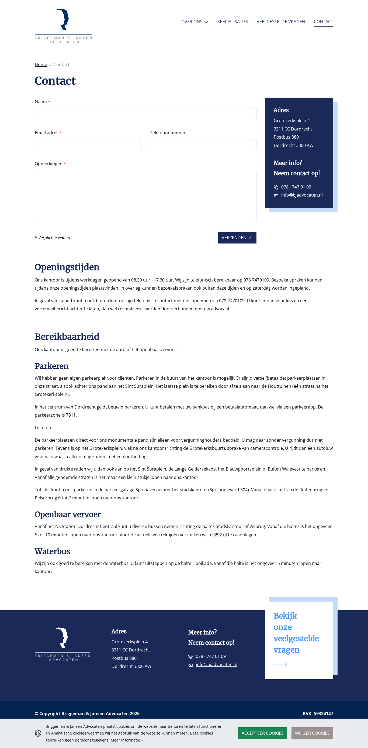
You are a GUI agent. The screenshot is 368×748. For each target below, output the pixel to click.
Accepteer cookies (263, 733)
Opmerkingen (49, 164)
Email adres (47, 133)
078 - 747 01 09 (296, 187)
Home (41, 64)
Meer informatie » (127, 740)
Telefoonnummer (168, 133)
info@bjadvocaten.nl (302, 195)
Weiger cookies (312, 733)
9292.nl (219, 535)
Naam (41, 102)
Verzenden (235, 238)
